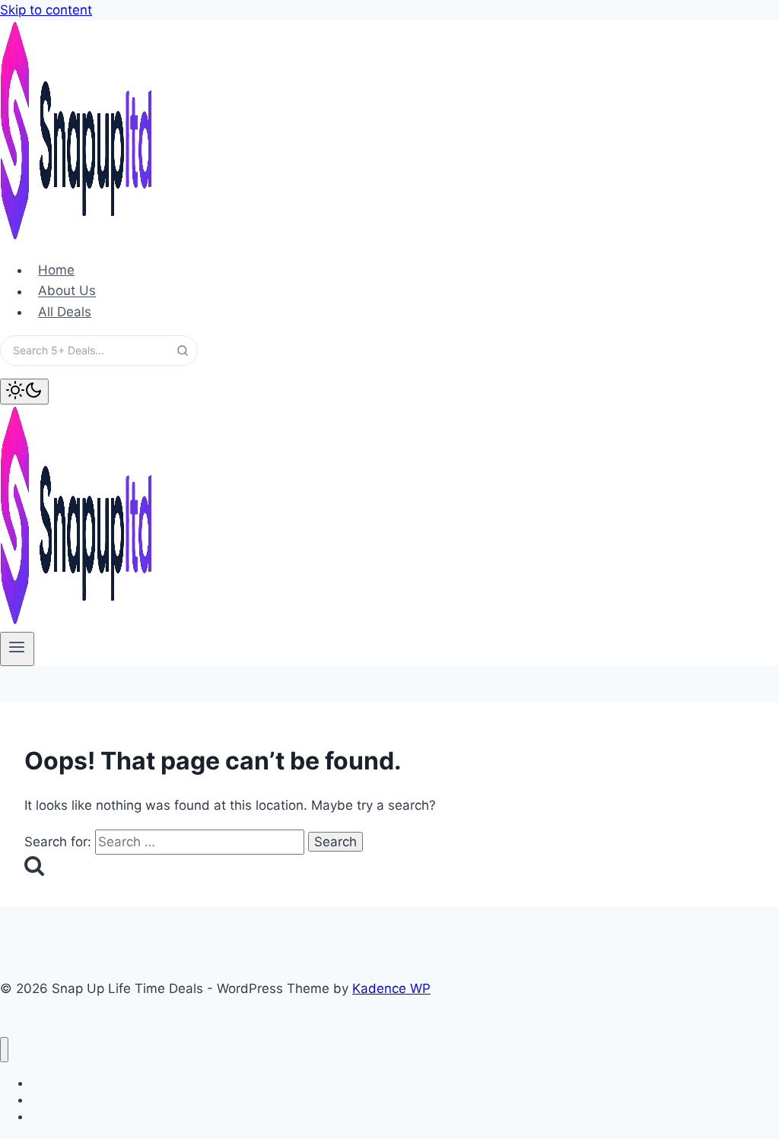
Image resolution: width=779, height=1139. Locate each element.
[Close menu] (4, 1049)
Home (56, 270)
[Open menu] (17, 648)
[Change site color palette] (24, 392)
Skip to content (46, 9)
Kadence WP (391, 988)
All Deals (64, 311)
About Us (67, 291)
